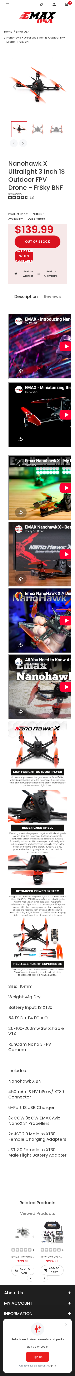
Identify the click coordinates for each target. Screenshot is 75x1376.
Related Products (37, 1203)
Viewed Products (37, 1213)
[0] (67, 5)
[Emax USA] (37, 18)
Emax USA (15, 194)
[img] (18, 198)
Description (26, 296)
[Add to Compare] (28, 1234)
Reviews (52, 296)
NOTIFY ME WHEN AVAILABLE (24, 256)
